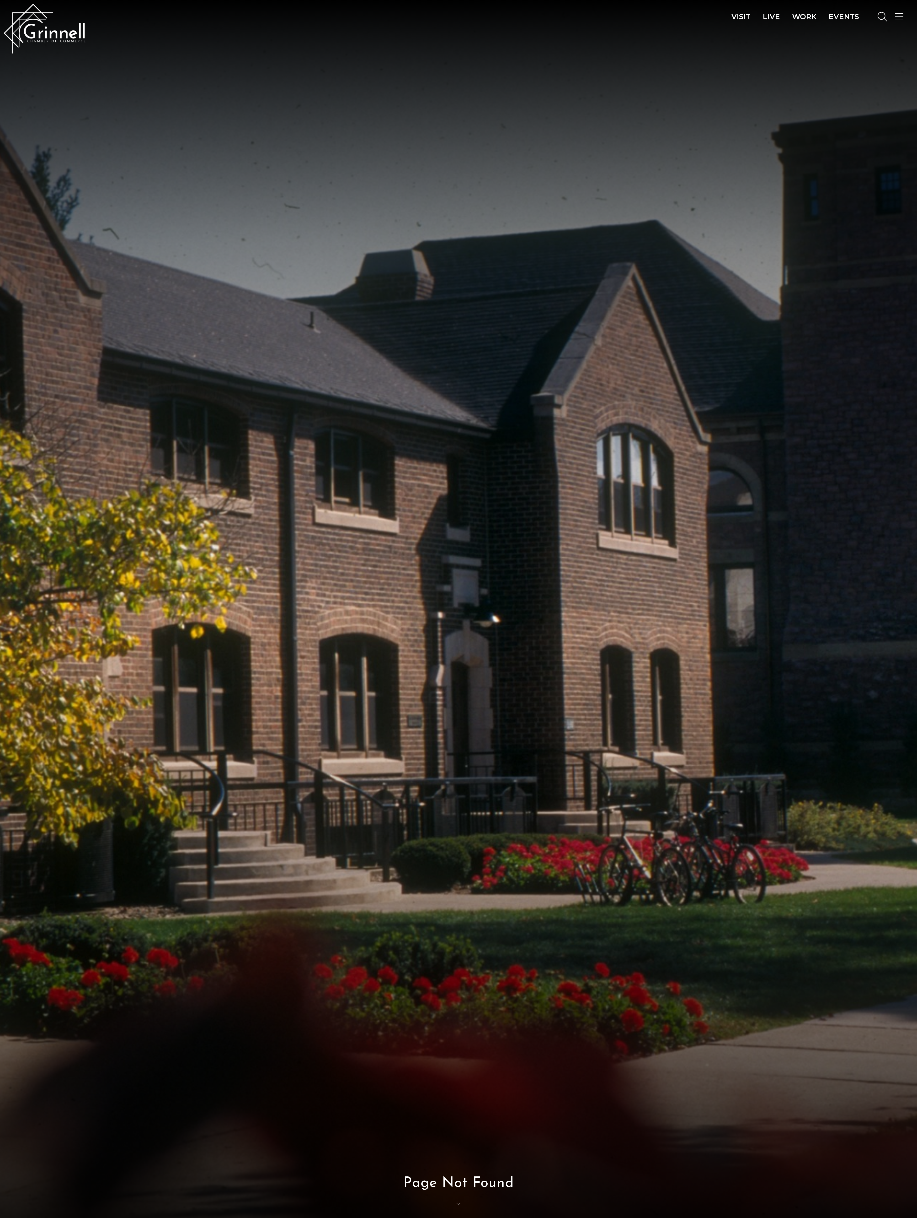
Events (844, 16)
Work (804, 16)
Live (771, 16)
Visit (741, 16)
